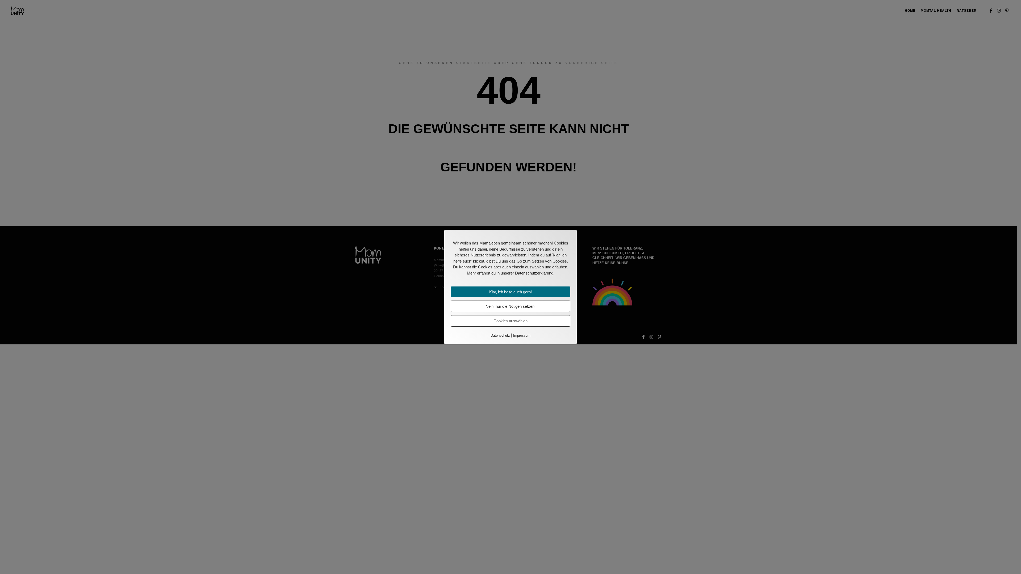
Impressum (521, 335)
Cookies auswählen (510, 321)
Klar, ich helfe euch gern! (510, 292)
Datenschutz (500, 335)
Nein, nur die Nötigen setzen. (510, 306)
